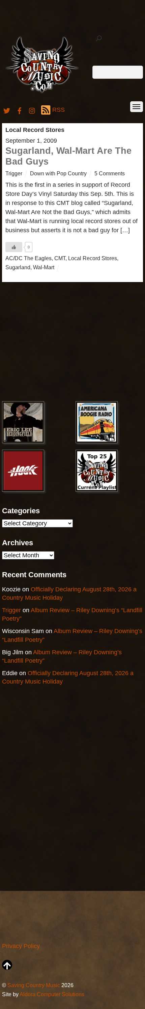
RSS (58, 109)
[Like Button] (13, 247)
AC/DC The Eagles (28, 258)
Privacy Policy (21, 946)
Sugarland (17, 267)
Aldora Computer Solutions (52, 994)
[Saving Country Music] (42, 92)
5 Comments (109, 173)
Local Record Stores (92, 258)
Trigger (13, 173)
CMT (59, 258)
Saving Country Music (33, 985)
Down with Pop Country (58, 173)
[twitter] (6, 109)
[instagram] (32, 109)
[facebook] (19, 109)
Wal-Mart (43, 267)
